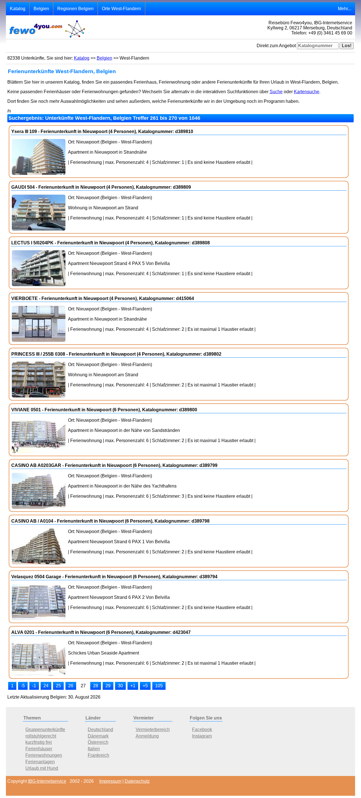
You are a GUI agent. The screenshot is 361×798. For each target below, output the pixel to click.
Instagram (202, 736)
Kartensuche (306, 91)
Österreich (98, 742)
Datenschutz (137, 781)
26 (70, 685)
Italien (94, 748)
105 (159, 685)
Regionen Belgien (75, 8)
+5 (145, 685)
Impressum (110, 781)
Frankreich (98, 755)
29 (108, 685)
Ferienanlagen (40, 761)
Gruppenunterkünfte (45, 729)
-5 (23, 685)
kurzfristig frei (38, 742)
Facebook (202, 729)
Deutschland (100, 729)
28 (95, 685)
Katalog (17, 8)
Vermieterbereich (153, 729)
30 (120, 685)
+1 (132, 685)
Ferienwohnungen (43, 755)
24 (46, 685)
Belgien (41, 8)
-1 (34, 685)
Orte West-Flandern (121, 8)
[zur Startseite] (46, 37)
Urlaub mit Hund (41, 768)
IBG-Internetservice (47, 781)
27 (83, 685)
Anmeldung (147, 736)
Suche (276, 91)
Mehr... (344, 8)
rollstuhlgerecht (40, 736)
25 (58, 685)
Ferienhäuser (38, 748)
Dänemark (98, 736)
